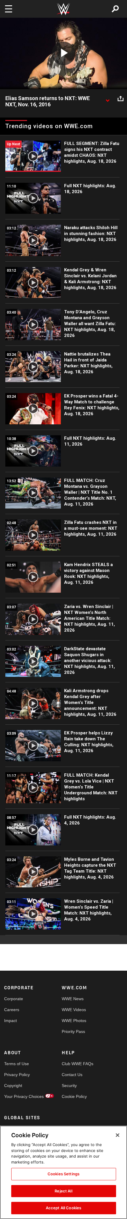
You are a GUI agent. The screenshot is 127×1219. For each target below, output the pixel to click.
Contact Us (72, 1074)
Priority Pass (73, 1031)
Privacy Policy (17, 1074)
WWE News (73, 998)
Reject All (63, 1191)
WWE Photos (74, 1020)
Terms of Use (16, 1063)
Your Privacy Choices (18, 1096)
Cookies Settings (63, 1173)
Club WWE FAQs (76, 1063)
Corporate (13, 998)
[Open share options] (120, 98)
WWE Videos (74, 1009)
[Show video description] (107, 98)
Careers (11, 1009)
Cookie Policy (74, 1096)
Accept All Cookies (63, 1207)
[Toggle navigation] (9, 8)
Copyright (13, 1085)
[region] (63, 1172)
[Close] (117, 1135)
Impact (10, 1020)
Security (69, 1085)
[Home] (63, 9)
